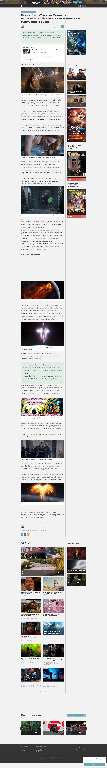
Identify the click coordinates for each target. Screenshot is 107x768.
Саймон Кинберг (27, 381)
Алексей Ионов (27, 25)
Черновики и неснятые (30, 11)
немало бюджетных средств (55, 469)
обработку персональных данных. (93, 760)
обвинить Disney (48, 348)
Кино (24, 11)
